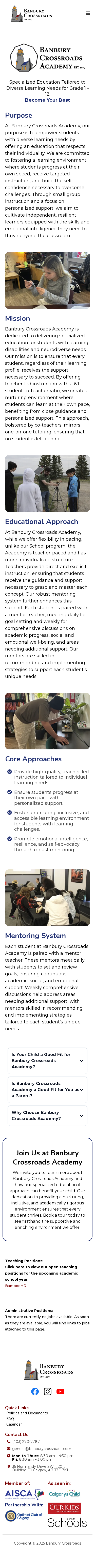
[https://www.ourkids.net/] (69, 1508)
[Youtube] (60, 1391)
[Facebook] (35, 1391)
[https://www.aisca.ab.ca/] (26, 1494)
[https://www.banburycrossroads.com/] (30, 13)
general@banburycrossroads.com (41, 1448)
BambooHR (15, 1285)
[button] (88, 13)
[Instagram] (47, 1391)
